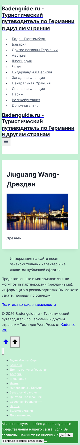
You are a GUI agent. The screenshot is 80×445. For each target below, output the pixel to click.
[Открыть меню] (6, 141)
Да (62, 435)
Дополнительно (25, 105)
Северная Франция (28, 89)
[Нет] (45, 441)
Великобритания (26, 100)
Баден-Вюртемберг (29, 39)
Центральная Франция (31, 83)
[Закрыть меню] (3, 351)
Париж (17, 94)
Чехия (17, 67)
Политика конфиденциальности (29, 305)
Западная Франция (28, 78)
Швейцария (22, 61)
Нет (69, 435)
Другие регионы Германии (35, 50)
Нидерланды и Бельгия (32, 72)
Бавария (19, 44)
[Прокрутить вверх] (6, 343)
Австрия (19, 55)
